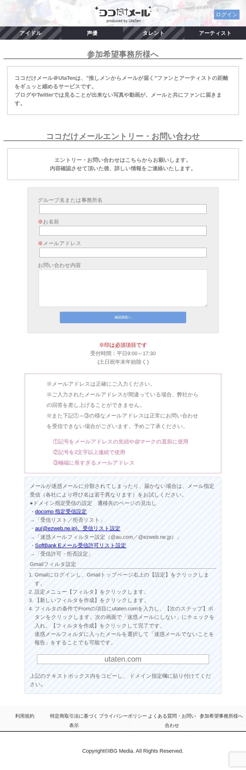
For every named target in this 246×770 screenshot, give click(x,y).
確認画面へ (123, 317)
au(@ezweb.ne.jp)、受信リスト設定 (77, 528)
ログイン (227, 15)
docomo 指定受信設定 (61, 512)
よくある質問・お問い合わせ (172, 720)
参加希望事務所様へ (221, 716)
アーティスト (215, 33)
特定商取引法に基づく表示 (74, 720)
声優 (92, 33)
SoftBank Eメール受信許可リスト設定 (80, 545)
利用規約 (24, 716)
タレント (154, 33)
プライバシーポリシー (123, 716)
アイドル (31, 33)
